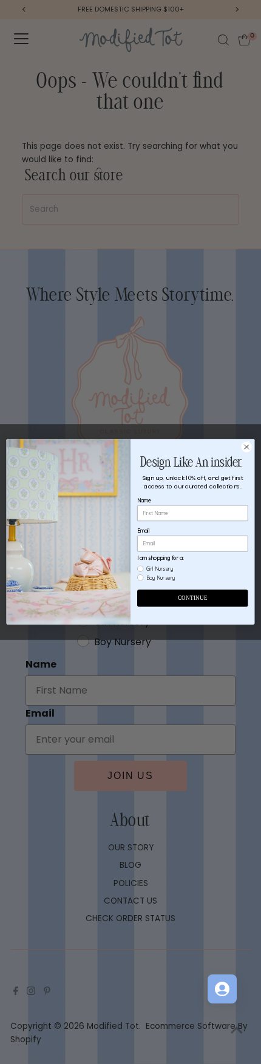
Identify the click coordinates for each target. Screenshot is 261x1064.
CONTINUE (192, 598)
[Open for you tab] (222, 988)
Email (143, 531)
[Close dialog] (246, 447)
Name (144, 500)
